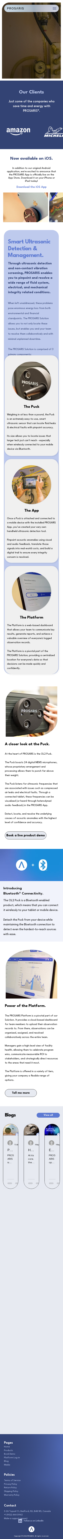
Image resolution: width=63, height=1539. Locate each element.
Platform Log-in (12, 1458)
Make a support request (16, 1519)
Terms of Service (12, 1481)
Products (8, 1451)
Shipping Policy (11, 1491)
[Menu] (54, 8)
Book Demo (9, 1454)
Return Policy (10, 1488)
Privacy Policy (10, 1484)
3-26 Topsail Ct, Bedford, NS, (19, 1511)
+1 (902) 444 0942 (13, 1515)
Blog (6, 1461)
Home (7, 1447)
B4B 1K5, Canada (42, 1511)
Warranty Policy (11, 1495)
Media (7, 1465)
